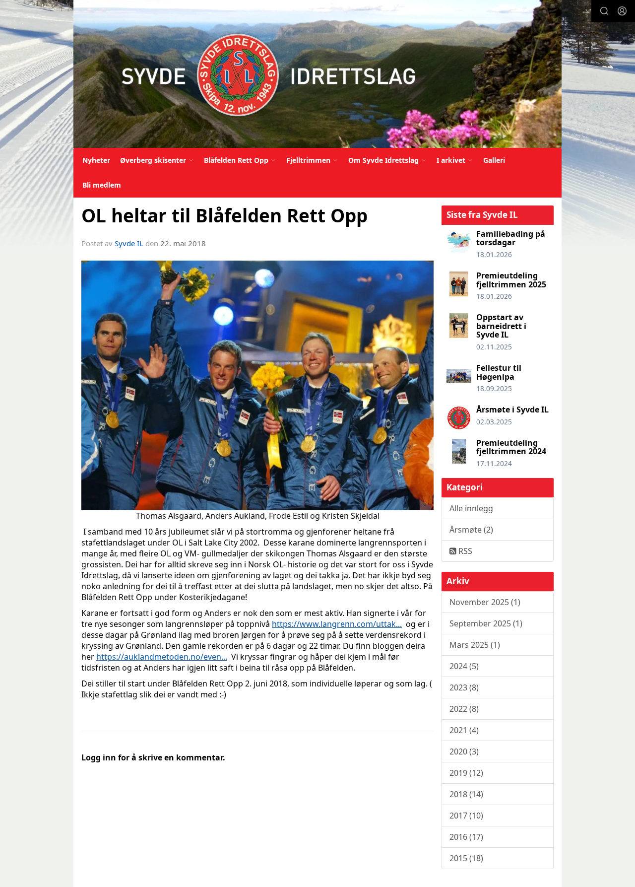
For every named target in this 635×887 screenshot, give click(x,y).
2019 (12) (466, 772)
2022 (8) (464, 708)
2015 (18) (466, 858)
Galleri (494, 160)
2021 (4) (464, 730)
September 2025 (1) (485, 623)
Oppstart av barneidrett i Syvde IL (501, 326)
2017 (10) (466, 815)
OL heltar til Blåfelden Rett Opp (224, 215)
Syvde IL (129, 243)
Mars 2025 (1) (474, 644)
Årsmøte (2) (471, 529)
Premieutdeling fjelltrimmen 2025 (511, 280)
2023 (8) (464, 687)
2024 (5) (464, 666)
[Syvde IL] (317, 74)
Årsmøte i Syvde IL (512, 409)
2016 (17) (466, 836)
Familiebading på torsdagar (510, 238)
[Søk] (604, 11)
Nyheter (96, 160)
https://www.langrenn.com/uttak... (337, 623)
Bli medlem (101, 185)
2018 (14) (466, 794)
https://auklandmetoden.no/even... (161, 656)
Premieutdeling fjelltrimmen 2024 (511, 447)
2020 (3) (464, 751)
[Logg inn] (622, 11)
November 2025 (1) (484, 602)
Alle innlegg (471, 508)
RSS (464, 551)
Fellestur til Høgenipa (498, 372)
